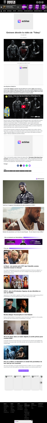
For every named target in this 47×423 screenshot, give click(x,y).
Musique (9, 10)
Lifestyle (20, 10)
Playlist (5, 408)
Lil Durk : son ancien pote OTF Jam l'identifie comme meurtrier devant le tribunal (21, 267)
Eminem (12, 88)
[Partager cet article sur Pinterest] (23, 166)
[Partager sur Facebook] (17, 166)
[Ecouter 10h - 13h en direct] (23, 241)
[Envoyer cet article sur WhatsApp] (26, 166)
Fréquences (6, 412)
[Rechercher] (40, 2)
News (4, 10)
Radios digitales (28, 10)
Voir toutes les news (23, 370)
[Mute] (18, 7)
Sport (14, 10)
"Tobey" (33, 88)
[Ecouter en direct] (37, 2)
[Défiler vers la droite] (41, 382)
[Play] (1, 7)
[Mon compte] (42, 2)
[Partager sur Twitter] (20, 166)
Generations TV (38, 10)
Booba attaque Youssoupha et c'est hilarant (18, 314)
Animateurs (6, 406)
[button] (9, 382)
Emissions (6, 405)
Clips (32, 408)
